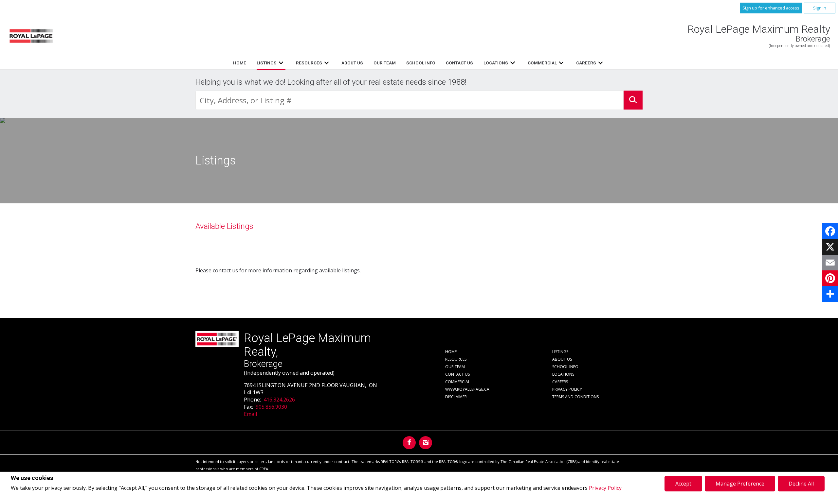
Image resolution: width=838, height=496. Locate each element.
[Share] (830, 294)
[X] (830, 247)
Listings (267, 62)
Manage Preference (740, 483)
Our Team (384, 62)
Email (250, 414)
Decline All (801, 483)
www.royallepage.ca (467, 389)
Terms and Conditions (575, 397)
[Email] (830, 262)
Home (239, 62)
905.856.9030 (271, 406)
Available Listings (224, 226)
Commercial (542, 62)
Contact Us (459, 62)
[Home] (31, 35)
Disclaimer (456, 397)
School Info (420, 62)
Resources (309, 62)
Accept (683, 483)
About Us (352, 62)
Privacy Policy (605, 487)
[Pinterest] (830, 278)
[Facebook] (830, 231)
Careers (586, 62)
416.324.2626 (279, 399)
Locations (495, 62)
